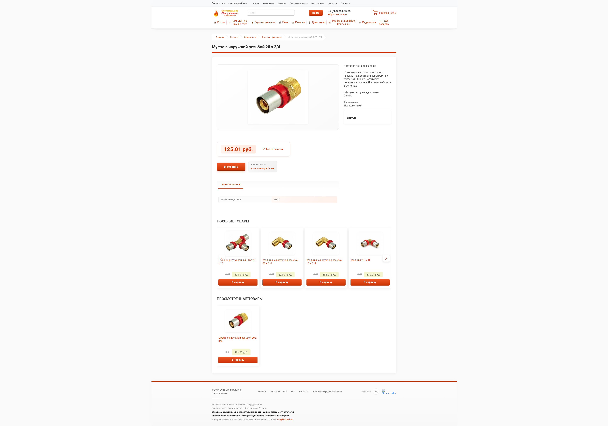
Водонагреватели (265, 22)
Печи (285, 22)
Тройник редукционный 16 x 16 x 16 (237, 262)
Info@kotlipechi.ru (285, 419)
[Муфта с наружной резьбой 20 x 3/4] (278, 97)
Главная (220, 37)
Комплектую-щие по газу (240, 22)
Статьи (344, 3)
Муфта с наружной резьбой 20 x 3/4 (237, 339)
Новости (282, 3)
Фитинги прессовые (272, 37)
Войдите (216, 3)
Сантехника (250, 37)
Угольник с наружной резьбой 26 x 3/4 (280, 262)
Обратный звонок (337, 14)
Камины (300, 22)
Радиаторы (369, 22)
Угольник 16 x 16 (360, 260)
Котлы (221, 22)
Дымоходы (318, 22)
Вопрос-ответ (317, 3)
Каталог (255, 3)
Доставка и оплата (299, 3)
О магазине (268, 3)
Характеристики (231, 184)
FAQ (293, 391)
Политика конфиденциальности (327, 391)
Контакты (332, 3)
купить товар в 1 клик (262, 168)
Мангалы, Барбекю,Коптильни (343, 22)
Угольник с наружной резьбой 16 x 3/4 (324, 262)
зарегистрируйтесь (237, 3)
